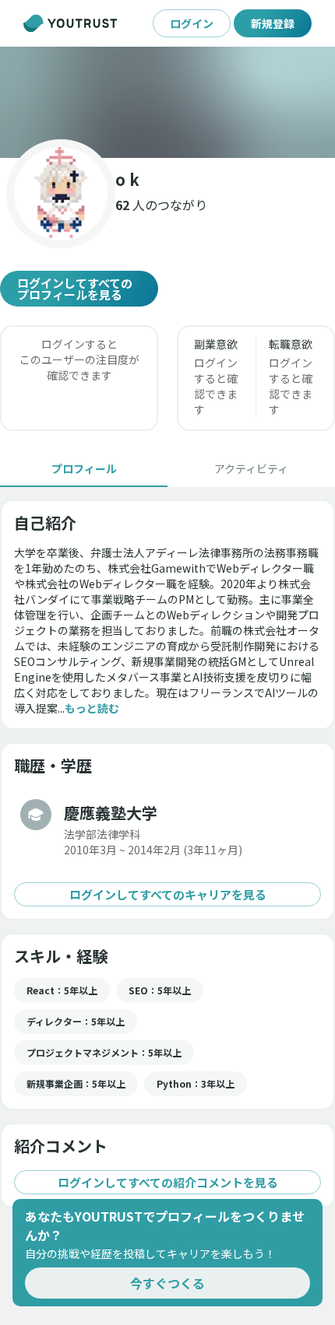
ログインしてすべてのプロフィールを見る (74, 289)
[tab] (84, 468)
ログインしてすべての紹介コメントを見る (168, 1182)
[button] (167, 102)
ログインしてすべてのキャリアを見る (167, 894)
